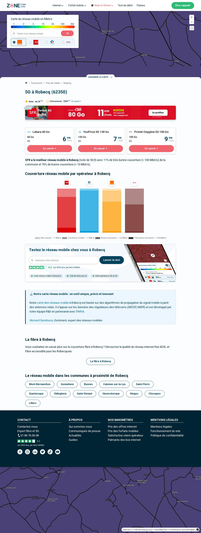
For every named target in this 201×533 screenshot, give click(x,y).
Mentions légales (161, 426)
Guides (73, 439)
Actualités (75, 435)
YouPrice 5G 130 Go (88, 130)
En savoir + (76, 101)
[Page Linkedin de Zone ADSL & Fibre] (35, 452)
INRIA (80, 311)
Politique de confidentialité (167, 435)
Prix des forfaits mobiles (123, 431)
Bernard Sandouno (41, 320)
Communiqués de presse (84, 431)
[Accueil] (26, 82)
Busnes (88, 384)
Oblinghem (60, 393)
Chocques (155, 393)
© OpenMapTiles (160, 529)
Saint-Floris (143, 384)
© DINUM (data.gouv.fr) (142, 529)
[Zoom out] (191, 21)
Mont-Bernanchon (39, 384)
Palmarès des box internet (124, 439)
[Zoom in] (191, 17)
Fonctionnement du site (165, 431)
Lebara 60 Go (33, 130)
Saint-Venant (84, 393)
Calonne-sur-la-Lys (114, 384)
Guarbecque (36, 393)
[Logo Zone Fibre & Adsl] (16, 5)
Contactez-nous (27, 426)
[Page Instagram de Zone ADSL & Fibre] (27, 452)
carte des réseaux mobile (53, 302)
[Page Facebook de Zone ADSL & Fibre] (20, 452)
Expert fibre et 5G (28, 431)
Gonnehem (67, 384)
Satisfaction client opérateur (125, 435)
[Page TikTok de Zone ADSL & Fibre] (50, 452)
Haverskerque (111, 393)
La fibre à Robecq (100, 361)
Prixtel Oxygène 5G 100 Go (143, 130)
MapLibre (127, 529)
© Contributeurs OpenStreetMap (181, 529)
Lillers (32, 403)
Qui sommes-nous (80, 426)
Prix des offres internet (122, 426)
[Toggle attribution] (197, 529)
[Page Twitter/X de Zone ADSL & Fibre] (42, 452)
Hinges (134, 393)
